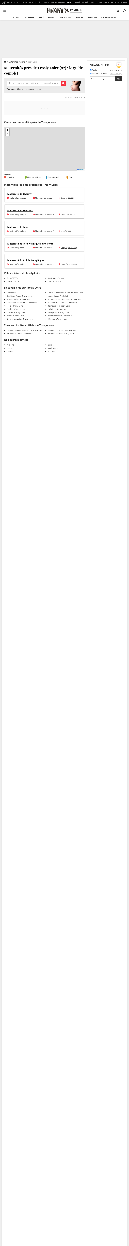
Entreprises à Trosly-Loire (58, 312)
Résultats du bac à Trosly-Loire (20, 333)
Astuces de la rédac (99, 74)
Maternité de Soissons (20, 210)
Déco (40, 2)
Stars (92, 2)
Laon (39, 89)
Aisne (22, 62)
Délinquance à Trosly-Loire (59, 306)
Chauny (20, 89)
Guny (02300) (12, 278)
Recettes (32, 2)
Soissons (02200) (67, 214)
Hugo (117, 2)
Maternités (13, 62)
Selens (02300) (13, 281)
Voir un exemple (116, 70)
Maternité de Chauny (19, 193)
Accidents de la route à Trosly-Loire (62, 302)
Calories (51, 345)
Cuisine (24, 2)
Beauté (16, 2)
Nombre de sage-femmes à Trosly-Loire (64, 299)
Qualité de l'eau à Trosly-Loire (19, 296)
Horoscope (108, 2)
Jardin (46, 2)
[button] (7, 130)
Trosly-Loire (11, 292)
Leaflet (81, 170)
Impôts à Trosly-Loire (15, 316)
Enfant (52, 17)
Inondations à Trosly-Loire (59, 296)
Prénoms (92, 17)
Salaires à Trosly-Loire (16, 312)
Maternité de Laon (17, 227)
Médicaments (53, 348)
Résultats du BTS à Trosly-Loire (61, 333)
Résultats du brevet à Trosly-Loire (62, 330)
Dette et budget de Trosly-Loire (20, 319)
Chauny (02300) (67, 198)
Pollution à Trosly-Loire (57, 309)
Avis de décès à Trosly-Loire (18, 299)
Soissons (30, 89)
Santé (77, 2)
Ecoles (9, 348)
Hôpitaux (51, 351)
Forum (124, 2)
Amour (54, 2)
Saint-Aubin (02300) (56, 278)
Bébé (41, 17)
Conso (16, 17)
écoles (79, 17)
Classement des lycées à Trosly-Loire (22, 302)
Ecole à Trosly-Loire (15, 306)
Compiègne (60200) (69, 247)
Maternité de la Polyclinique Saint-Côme (30, 243)
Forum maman (108, 17)
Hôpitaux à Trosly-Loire (57, 319)
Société (85, 2)
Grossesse (29, 17)
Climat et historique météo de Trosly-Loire (65, 292)
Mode (9, 2)
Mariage (61, 2)
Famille (70, 2)
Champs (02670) (54, 281)
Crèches (10, 351)
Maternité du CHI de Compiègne (25, 260)
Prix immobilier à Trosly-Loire (60, 316)
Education (65, 17)
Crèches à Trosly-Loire (16, 309)
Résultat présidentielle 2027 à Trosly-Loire (24, 330)
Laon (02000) (66, 231)
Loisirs (99, 2)
